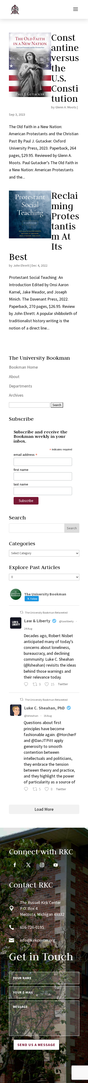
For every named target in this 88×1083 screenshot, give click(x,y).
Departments (20, 386)
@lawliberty (66, 621)
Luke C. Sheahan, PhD (44, 708)
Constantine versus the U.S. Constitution (65, 68)
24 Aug (28, 628)
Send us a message (36, 1044)
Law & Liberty (37, 620)
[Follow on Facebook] (15, 865)
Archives (16, 395)
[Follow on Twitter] (28, 865)
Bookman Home (23, 367)
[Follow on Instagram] (42, 865)
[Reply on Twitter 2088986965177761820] (27, 790)
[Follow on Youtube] (55, 865)
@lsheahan (31, 715)
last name (21, 484)
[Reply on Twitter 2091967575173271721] (27, 685)
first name (21, 470)
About (14, 376)
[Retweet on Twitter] (21, 612)
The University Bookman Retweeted (46, 612)
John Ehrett (21, 265)
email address (25, 454)
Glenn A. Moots (65, 107)
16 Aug (48, 715)
